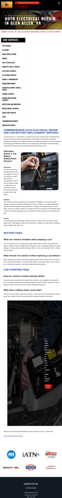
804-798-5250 (23, 6)
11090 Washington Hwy (19, 16)
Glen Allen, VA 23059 (31, 16)
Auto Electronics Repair (13, 436)
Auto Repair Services (31, 488)
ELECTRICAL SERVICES (53, 32)
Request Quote (48, 386)
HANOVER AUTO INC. (7, 32)
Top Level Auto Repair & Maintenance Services (30, 32)
